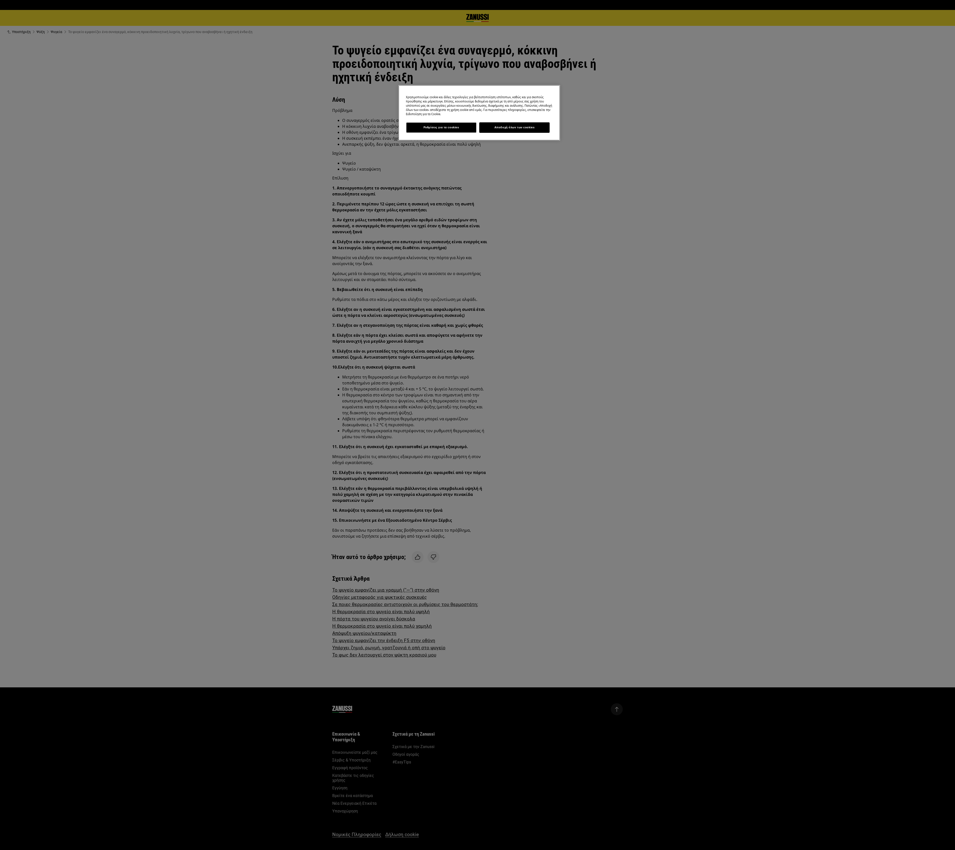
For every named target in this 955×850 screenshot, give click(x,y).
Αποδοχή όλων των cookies (514, 127)
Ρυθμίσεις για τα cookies (441, 127)
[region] (479, 113)
